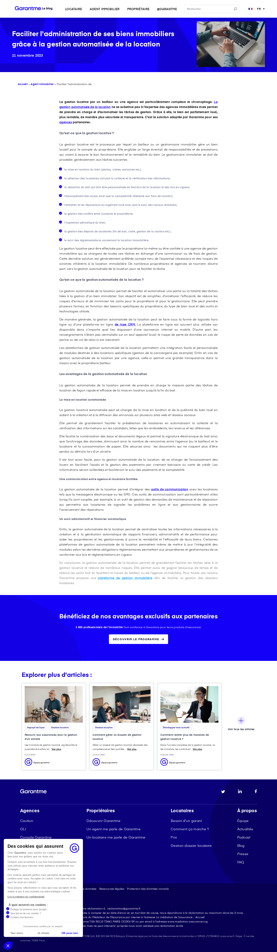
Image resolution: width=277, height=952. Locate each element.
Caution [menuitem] (26, 820)
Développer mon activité (176, 727)
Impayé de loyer (36, 727)
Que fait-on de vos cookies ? (26, 913)
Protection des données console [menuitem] (148, 888)
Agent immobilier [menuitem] (105, 9)
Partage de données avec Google (29, 909)
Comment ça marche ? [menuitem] (190, 828)
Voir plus (56, 748)
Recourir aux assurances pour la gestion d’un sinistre (51, 737)
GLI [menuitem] (23, 828)
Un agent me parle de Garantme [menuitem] (113, 828)
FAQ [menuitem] (240, 862)
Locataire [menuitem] (73, 9)
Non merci (17, 932)
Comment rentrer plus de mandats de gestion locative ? (184, 737)
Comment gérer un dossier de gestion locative (117, 737)
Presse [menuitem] (243, 853)
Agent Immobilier (42, 84)
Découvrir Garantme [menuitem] (103, 820)
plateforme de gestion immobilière (125, 578)
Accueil (23, 84)
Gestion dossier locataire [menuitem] (191, 845)
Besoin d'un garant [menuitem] (186, 820)
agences (65, 122)
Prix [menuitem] (174, 837)
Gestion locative (60, 727)
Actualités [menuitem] (245, 828)
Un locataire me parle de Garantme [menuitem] (115, 837)
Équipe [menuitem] (243, 820)
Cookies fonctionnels (22, 917)
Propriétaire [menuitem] (138, 9)
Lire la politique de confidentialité (26, 897)
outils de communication (169, 489)
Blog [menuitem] (241, 845)
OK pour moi (70, 932)
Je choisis (43, 932)
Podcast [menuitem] (243, 837)
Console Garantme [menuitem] (36, 837)
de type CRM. (125, 324)
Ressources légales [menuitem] (111, 888)
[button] (7, 945)
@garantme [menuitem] (167, 9)
